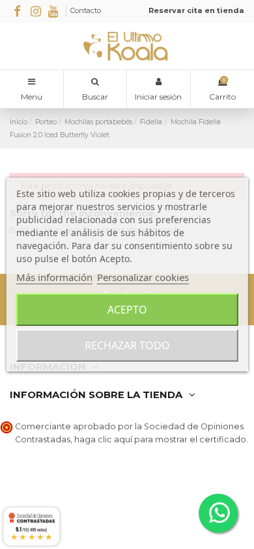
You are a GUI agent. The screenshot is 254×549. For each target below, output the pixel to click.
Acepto (127, 309)
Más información (54, 277)
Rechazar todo (127, 345)
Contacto (85, 10)
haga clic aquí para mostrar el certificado (160, 439)
